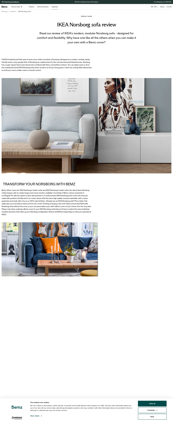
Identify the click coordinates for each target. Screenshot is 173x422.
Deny (152, 417)
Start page (5, 11)
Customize (151, 410)
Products (31, 7)
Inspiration (55, 7)
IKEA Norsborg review (24, 11)
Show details (34, 416)
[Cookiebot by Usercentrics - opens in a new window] (17, 418)
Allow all (152, 403)
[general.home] (4, 7)
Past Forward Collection (12, 2)
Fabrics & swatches (42, 7)
